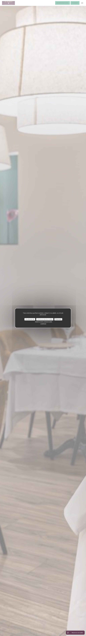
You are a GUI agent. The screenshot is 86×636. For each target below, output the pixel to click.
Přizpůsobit (58, 319)
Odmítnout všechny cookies (44, 319)
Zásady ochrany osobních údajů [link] (43, 321)
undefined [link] (43, 323)
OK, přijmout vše (29, 319)
